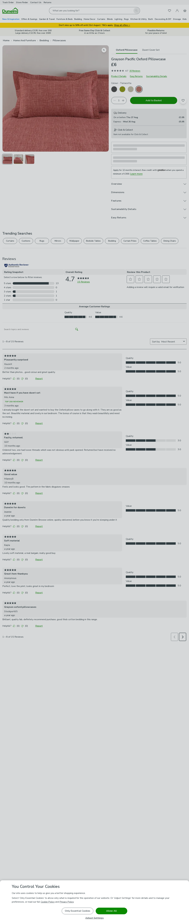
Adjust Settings (94, 918)
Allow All (111, 911)
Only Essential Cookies (77, 911)
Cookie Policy (48, 902)
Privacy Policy (67, 902)
